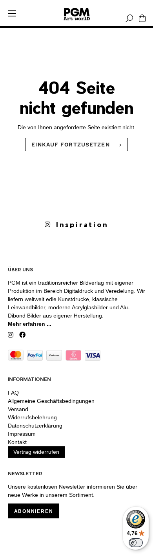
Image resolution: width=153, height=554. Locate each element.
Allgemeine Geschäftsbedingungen (51, 401)
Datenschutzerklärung (35, 425)
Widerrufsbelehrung (32, 417)
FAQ (13, 393)
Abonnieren (33, 511)
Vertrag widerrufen (36, 452)
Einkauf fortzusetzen (70, 144)
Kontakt (17, 442)
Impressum (22, 434)
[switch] (136, 542)
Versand (18, 409)
